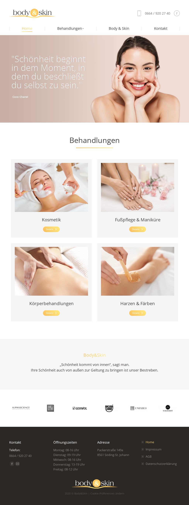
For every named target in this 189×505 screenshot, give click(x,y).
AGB (149, 457)
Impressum (153, 449)
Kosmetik (51, 220)
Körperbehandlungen (51, 303)
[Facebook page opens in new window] (177, 13)
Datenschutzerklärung (161, 464)
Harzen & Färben (137, 303)
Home (150, 442)
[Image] (51, 187)
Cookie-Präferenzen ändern (107, 493)
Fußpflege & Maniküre (137, 220)
